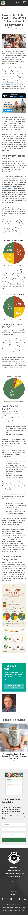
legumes (4, 188)
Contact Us (14, 894)
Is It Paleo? (13, 574)
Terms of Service (10, 907)
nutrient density (14, 76)
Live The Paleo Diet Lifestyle (14, 873)
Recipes (14, 882)
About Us (14, 891)
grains (5, 228)
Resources (14, 888)
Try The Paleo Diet (14, 870)
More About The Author (14, 686)
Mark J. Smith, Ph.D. (14, 28)
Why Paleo (14, 867)
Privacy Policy (18, 907)
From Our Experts (14, 885)
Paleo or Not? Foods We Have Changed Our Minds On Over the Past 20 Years (14, 756)
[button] (24, 2)
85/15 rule (7, 57)
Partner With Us (14, 876)
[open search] (21, 2)
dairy (10, 188)
